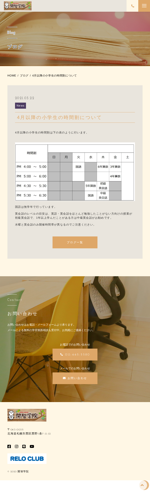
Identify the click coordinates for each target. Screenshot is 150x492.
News (21, 105)
